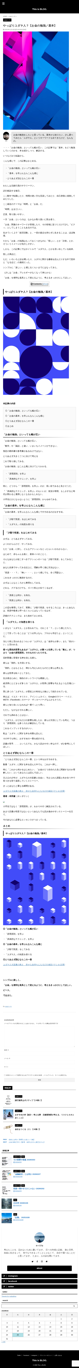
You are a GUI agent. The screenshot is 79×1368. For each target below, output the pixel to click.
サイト (6, 1067)
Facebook (26, 1355)
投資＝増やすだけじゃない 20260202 (28, 1189)
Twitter (19, 1355)
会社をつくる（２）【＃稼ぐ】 (28, 1129)
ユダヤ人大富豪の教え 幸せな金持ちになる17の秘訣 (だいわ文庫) (34, 791)
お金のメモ (8, 1006)
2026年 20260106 (20, 1203)
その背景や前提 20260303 (24, 1160)
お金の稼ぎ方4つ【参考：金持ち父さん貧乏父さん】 (27, 1142)
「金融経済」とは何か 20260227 (27, 1174)
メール (7, 1058)
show (45, 284)
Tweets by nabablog (9, 1296)
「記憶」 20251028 (21, 1217)
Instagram (34, 1355)
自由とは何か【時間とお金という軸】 (22, 1139)
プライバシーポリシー (46, 1355)
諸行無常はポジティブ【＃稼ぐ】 (29, 1100)
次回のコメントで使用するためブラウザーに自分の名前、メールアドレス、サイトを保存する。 (37, 1075)
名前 (6, 1050)
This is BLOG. (39, 9)
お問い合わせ (58, 1355)
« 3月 (3, 1342)
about (39, 1268)
